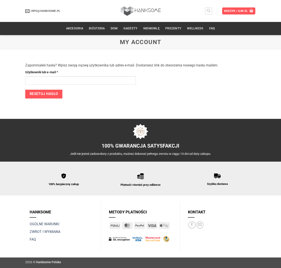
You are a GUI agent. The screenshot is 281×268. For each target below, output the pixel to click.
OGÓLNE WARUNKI (44, 224)
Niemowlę (151, 28)
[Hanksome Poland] (140, 11)
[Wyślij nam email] (200, 225)
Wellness (195, 28)
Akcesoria (74, 28)
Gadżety (130, 28)
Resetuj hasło (44, 94)
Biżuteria (97, 28)
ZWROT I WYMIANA (45, 232)
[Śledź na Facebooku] (192, 225)
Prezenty (173, 28)
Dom (114, 28)
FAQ (212, 28)
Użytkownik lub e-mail (49, 72)
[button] (208, 10)
